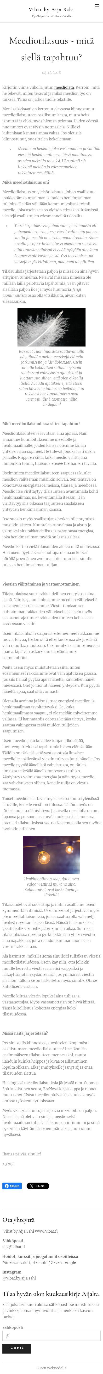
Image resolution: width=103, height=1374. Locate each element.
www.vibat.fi (46, 1231)
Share (14, 1186)
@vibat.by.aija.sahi (19, 1278)
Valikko (97, 6)
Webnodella (57, 1368)
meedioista (64, 87)
